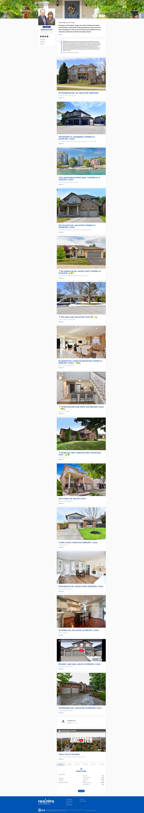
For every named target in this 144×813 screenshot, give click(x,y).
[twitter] (41, 36)
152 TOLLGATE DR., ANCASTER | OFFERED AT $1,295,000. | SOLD (77, 226)
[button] (95, 16)
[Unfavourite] (54, 10)
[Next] (104, 54)
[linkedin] (47, 36)
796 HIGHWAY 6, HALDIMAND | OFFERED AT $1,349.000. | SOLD (76, 138)
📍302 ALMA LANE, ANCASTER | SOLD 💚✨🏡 (77, 317)
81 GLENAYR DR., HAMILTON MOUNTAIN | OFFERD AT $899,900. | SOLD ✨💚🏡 (80, 362)
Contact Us (81, 799)
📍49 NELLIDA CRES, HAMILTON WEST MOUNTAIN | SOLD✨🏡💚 (79, 453)
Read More (60, 97)
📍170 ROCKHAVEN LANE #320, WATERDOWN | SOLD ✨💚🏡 (81, 408)
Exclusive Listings (69, 801)
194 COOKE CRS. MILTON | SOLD (72, 498)
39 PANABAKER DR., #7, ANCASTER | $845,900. (78, 93)
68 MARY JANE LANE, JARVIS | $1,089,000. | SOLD (79, 664)
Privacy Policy (94, 810)
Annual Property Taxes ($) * (63, 782)
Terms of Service (82, 801)
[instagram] (45, 36)
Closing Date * (61, 778)
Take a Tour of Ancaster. (69, 754)
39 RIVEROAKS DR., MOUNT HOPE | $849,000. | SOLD (80, 586)
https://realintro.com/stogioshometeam (46, 33)
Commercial (68, 803)
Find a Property (69, 799)
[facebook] (43, 36)
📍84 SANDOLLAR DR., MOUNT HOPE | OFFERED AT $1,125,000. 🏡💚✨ (79, 272)
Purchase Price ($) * (61, 774)
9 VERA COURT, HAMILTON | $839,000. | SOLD (78, 542)
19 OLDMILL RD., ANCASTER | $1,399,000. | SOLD (78, 630)
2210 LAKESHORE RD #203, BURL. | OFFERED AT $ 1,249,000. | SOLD (79, 178)
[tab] (61, 764)
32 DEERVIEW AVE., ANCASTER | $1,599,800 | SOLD (79, 708)
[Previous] (102, 54)
